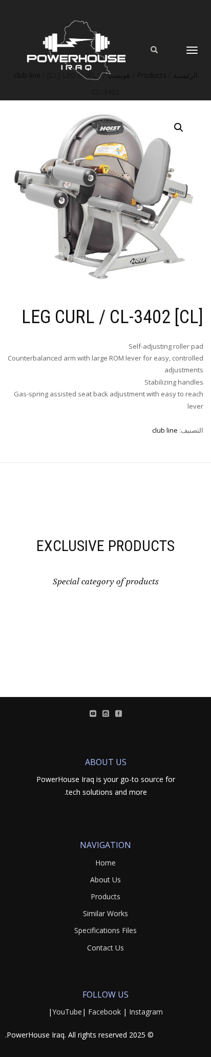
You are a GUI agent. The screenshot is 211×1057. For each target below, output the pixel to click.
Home (105, 863)
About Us (105, 879)
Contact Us (105, 948)
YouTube (67, 1012)
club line (165, 430)
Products (105, 896)
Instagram (146, 1012)
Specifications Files (105, 930)
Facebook (104, 1012)
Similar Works (105, 913)
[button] (179, 127)
